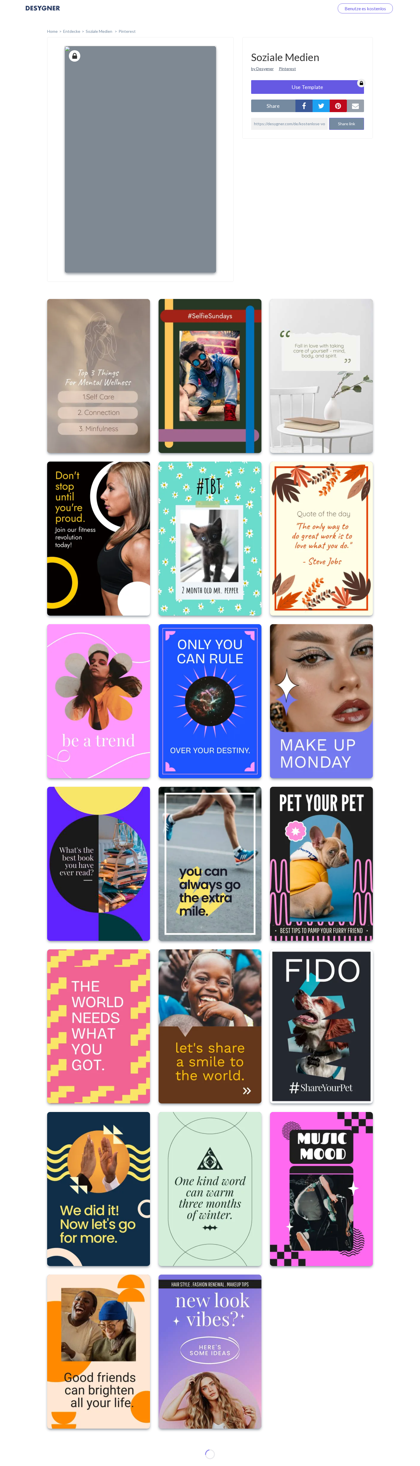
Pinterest (127, 31)
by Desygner (262, 68)
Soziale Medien (99, 31)
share (273, 106)
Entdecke (71, 31)
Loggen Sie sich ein (309, 8)
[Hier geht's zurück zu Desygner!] (42, 12)
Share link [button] (346, 123)
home (52, 31)
